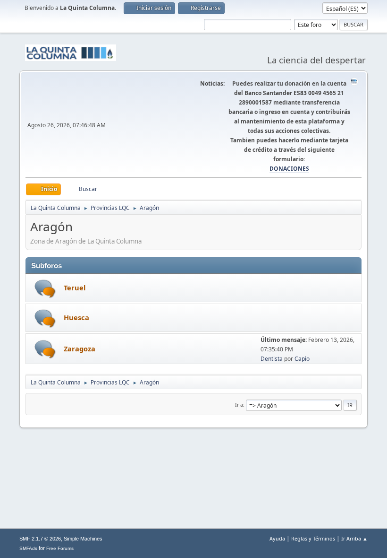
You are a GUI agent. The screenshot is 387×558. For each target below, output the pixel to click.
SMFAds (28, 548)
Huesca (76, 317)
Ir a (239, 404)
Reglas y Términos (313, 538)
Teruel (74, 287)
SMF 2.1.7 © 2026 (40, 538)
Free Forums (60, 548)
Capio (302, 359)
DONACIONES (289, 169)
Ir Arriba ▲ (354, 538)
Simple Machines (83, 538)
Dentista (272, 359)
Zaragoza (79, 348)
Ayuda (277, 538)
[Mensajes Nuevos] (45, 288)
